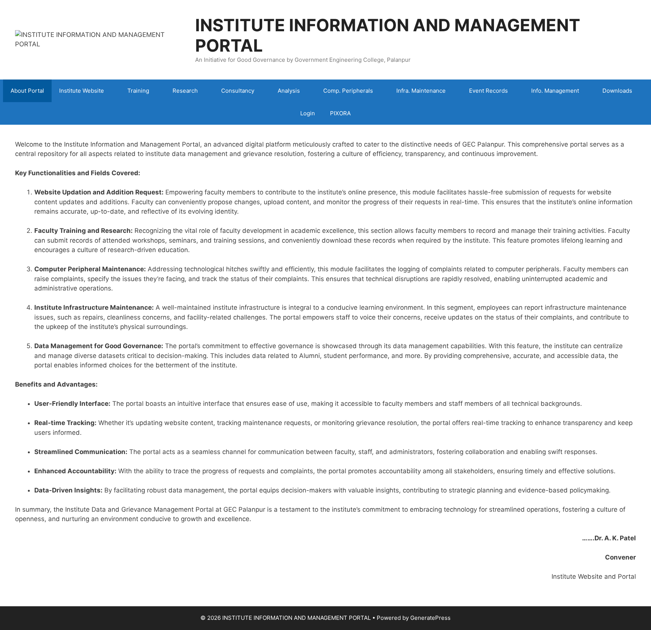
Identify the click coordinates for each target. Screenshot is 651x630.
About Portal (27, 90)
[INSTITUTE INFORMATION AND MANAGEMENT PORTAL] (100, 39)
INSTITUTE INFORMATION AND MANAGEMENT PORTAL (387, 35)
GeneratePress (430, 617)
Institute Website (81, 90)
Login (307, 113)
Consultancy (237, 90)
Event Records (488, 90)
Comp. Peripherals (348, 90)
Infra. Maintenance (421, 90)
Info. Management (555, 90)
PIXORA (340, 113)
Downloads (617, 90)
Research (185, 90)
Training (138, 90)
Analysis (289, 90)
